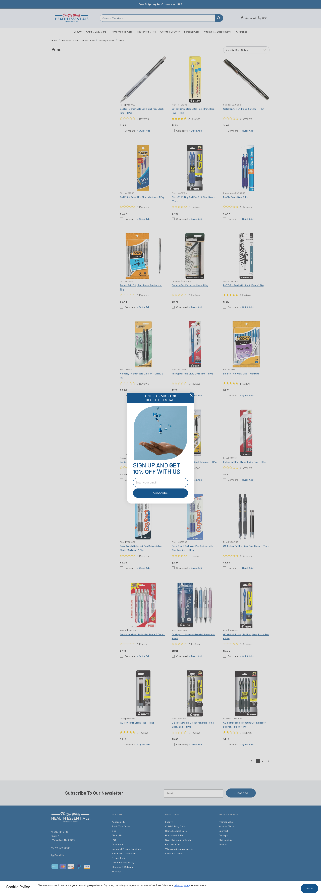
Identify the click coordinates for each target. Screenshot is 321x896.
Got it (309, 888)
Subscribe (160, 493)
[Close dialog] (191, 395)
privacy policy (182, 885)
